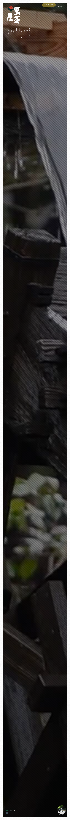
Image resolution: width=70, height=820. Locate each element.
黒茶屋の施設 (16, 28)
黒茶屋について (19, 30)
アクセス (14, 30)
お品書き (27, 29)
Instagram (11, 813)
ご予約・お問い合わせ (8, 31)
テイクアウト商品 (21, 32)
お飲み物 (24, 29)
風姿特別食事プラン (29, 31)
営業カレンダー (12, 810)
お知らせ (11, 30)
